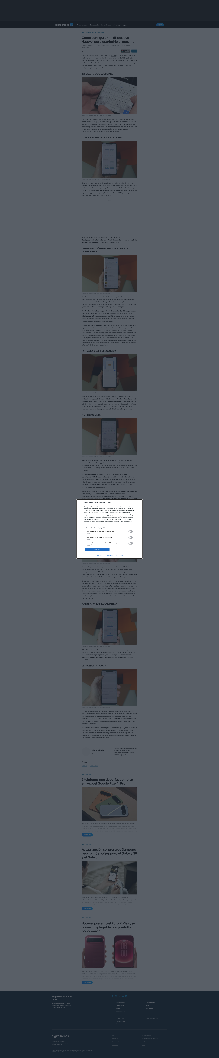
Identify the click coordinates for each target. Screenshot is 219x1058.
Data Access (109, 555)
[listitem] (109, 528)
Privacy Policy (119, 555)
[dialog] (109, 529)
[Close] (139, 502)
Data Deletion (100, 555)
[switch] (130, 531)
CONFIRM (97, 549)
